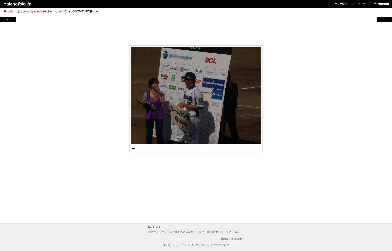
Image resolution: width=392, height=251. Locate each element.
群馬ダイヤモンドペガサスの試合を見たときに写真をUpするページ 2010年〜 (194, 232)
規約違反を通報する (232, 239)
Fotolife (9, 11)
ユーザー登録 (339, 3)
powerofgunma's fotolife (36, 11)
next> (385, 19)
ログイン (355, 3)
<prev (8, 19)
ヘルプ (367, 3)
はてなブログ (221, 245)
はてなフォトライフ (175, 245)
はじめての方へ (200, 245)
